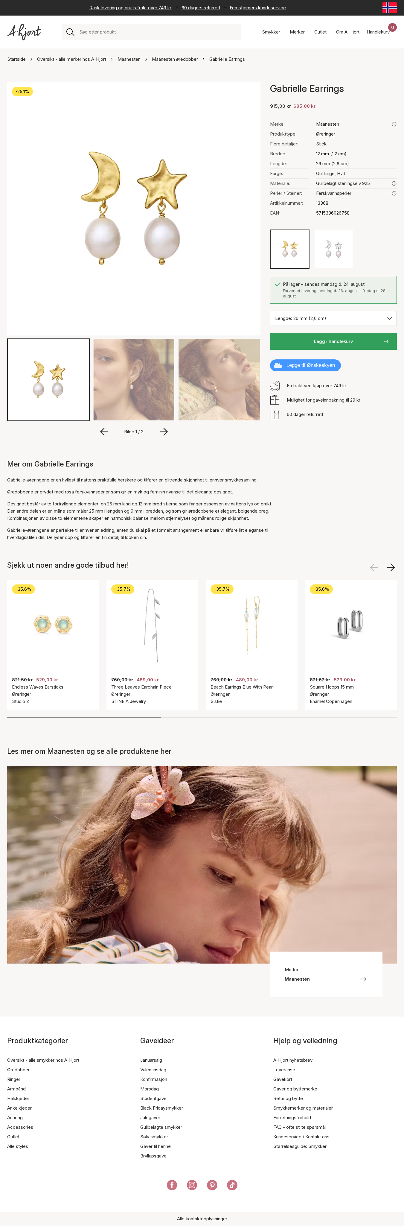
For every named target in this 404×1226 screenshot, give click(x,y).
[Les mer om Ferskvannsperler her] (394, 193)
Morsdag (149, 1089)
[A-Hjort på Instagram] (192, 1186)
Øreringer (325, 134)
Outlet (13, 1137)
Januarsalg (151, 1060)
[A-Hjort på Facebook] (172, 1186)
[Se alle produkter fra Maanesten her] (394, 124)
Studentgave (153, 1098)
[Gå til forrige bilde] (104, 432)
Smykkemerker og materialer (303, 1108)
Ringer (13, 1079)
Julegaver (150, 1117)
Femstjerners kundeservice (258, 7)
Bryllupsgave (153, 1156)
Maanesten (129, 59)
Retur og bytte (288, 1098)
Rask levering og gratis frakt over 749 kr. (130, 7)
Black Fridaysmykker (161, 1108)
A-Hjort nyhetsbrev (292, 1060)
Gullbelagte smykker (161, 1127)
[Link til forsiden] (24, 32)
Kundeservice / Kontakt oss (301, 1137)
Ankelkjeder (19, 1108)
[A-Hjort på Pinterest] (212, 1186)
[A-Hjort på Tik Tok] (232, 1186)
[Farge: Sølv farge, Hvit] (333, 249)
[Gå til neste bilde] (164, 432)
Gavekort (282, 1079)
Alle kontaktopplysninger (202, 1219)
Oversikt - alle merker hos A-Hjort (71, 59)
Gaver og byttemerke (295, 1089)
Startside (16, 59)
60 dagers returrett (201, 7)
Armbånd (16, 1089)
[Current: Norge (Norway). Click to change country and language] (389, 7)
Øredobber (18, 1069)
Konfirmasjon (153, 1079)
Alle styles (17, 1146)
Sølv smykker (154, 1137)
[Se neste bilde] (391, 567)
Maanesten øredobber (175, 59)
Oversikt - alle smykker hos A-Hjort (43, 1060)
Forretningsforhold (292, 1117)
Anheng (15, 1117)
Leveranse (284, 1069)
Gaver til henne (155, 1146)
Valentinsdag (153, 1069)
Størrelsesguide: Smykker (300, 1146)
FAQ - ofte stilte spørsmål (299, 1127)
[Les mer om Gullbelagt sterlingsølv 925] (394, 183)
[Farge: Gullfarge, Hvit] (289, 249)
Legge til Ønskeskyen (310, 365)
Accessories (20, 1127)
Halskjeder (18, 1098)
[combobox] (157, 32)
